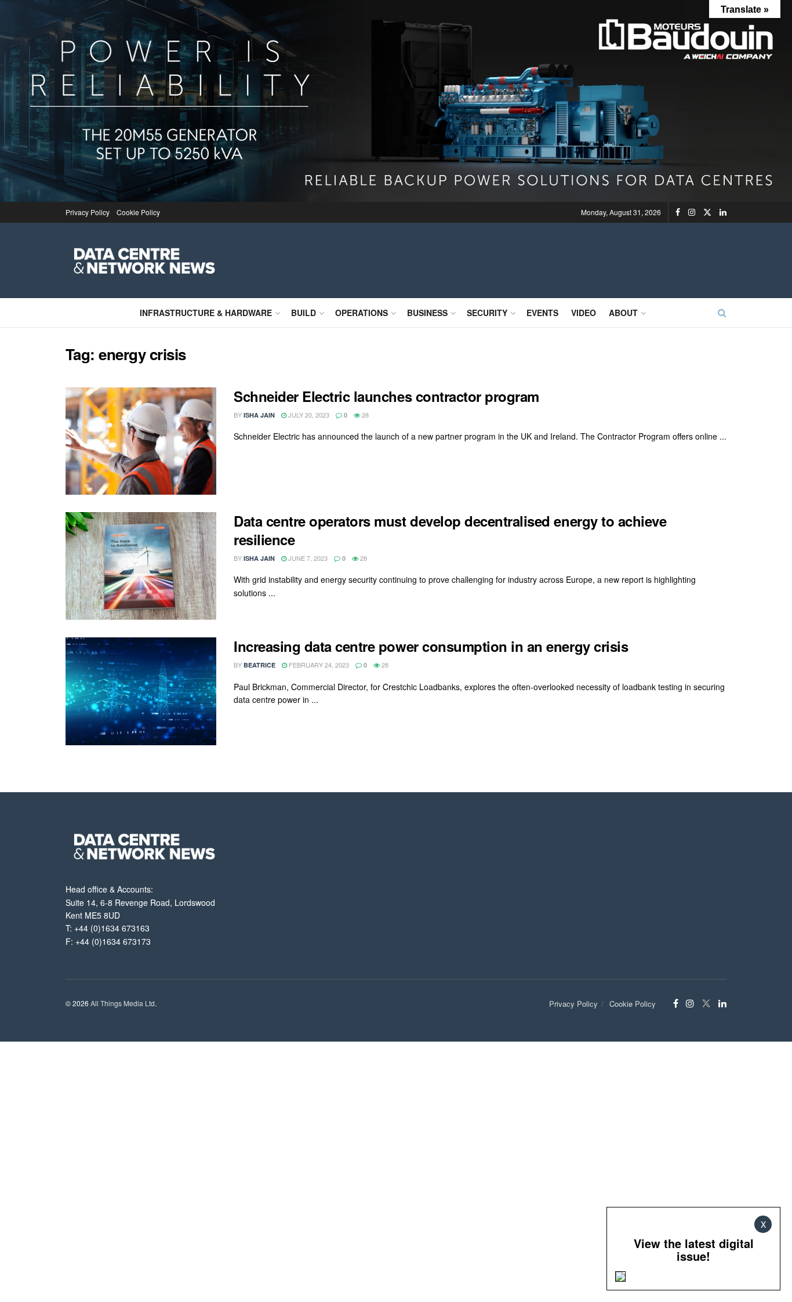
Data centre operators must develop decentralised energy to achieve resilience (450, 530)
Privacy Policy (88, 212)
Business (427, 312)
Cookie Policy (138, 212)
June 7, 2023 (307, 558)
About (623, 312)
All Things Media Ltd (122, 1003)
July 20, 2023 (307, 414)
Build (303, 312)
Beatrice (259, 665)
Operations (361, 312)
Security (487, 312)
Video (583, 312)
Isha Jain (259, 415)
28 (364, 414)
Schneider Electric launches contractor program (386, 396)
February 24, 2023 (318, 664)
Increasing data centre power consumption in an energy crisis (431, 646)
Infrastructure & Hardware (206, 312)
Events (542, 312)
